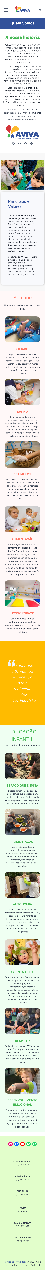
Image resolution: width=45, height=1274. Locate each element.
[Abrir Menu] (6, 10)
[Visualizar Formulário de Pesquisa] (40, 10)
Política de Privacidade (15, 1261)
